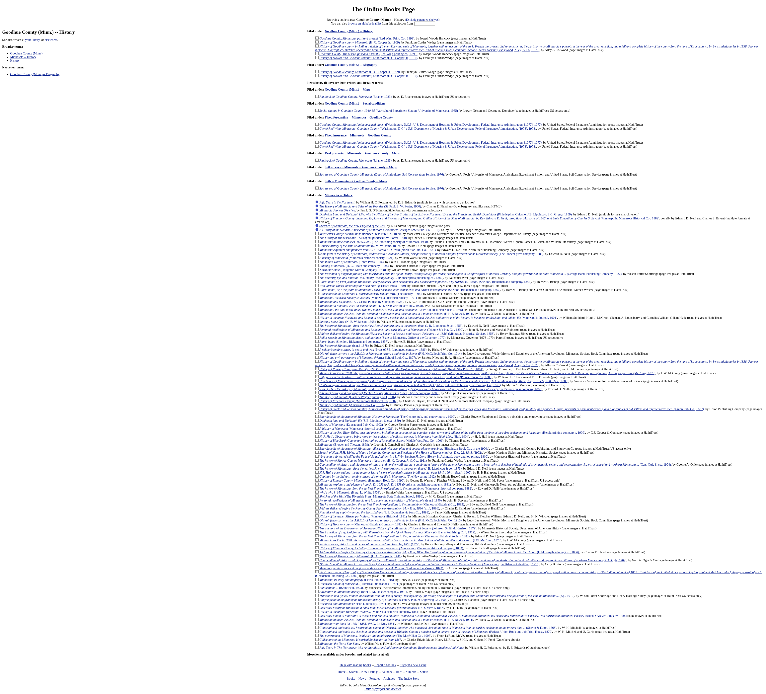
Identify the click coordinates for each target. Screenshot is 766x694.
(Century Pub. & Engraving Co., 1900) (383, 599)
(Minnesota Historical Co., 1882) (358, 401)
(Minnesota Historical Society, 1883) (394, 536)
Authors (387, 671)
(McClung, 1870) (487, 373)
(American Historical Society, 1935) (391, 309)
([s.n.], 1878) (344, 345)
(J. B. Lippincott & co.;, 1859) (360, 420)
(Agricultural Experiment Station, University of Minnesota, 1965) (388, 110)
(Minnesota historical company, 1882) (395, 488)
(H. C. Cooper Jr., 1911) (360, 556)
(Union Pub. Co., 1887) (511, 409)
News (362, 678)
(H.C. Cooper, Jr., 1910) (368, 58)
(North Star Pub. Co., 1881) (377, 250)
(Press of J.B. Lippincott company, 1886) (372, 349)
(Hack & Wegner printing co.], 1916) (357, 397)
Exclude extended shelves (422, 19)
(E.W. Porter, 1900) (363, 238)
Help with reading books (355, 665)
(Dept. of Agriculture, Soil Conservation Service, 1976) (381, 174)
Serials (424, 671)
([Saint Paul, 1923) (341, 587)
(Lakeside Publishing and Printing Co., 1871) (410, 385)
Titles (398, 671)
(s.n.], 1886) (379, 508)
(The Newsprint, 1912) (377, 476)
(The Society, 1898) (370, 293)
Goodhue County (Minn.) (26, 53)
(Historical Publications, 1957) (358, 583)
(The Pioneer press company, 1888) (431, 254)
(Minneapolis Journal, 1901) (438, 317)
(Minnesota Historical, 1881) (363, 516)
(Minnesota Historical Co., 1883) (391, 504)
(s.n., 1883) (443, 381)
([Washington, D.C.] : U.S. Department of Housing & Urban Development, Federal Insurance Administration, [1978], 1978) (427, 128)
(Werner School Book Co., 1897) (367, 357)
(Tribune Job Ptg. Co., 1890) (391, 329)
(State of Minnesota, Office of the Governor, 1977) (382, 337)
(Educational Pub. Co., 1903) (351, 424)
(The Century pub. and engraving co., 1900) (387, 416)
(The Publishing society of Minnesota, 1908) (373, 242)
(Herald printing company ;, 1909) (452, 432)
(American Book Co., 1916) (352, 405)
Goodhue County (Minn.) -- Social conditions (355, 103)
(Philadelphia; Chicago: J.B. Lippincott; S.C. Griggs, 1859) (445, 214)
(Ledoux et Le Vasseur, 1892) (381, 568)
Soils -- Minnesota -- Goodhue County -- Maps (356, 181)
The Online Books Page (383, 9)
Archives (389, 678)
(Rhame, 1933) (355, 96)
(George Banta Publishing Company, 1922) (470, 273)
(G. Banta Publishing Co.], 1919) (397, 532)
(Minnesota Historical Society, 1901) (368, 297)
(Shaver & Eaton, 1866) (437, 627)
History (15, 60)
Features (374, 678)
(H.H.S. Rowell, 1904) (396, 313)
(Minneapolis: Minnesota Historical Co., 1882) (489, 218)
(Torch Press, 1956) (351, 262)
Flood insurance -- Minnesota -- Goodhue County (358, 135)
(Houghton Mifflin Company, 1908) (352, 269)
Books (351, 678)
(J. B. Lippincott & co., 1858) (390, 325)
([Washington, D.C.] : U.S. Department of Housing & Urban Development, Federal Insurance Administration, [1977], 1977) (430, 124)
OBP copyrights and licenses (382, 689)
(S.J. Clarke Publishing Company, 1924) (361, 301)
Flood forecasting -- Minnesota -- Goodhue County (359, 117)
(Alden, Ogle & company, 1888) (379, 393)
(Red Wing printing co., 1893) (368, 54)
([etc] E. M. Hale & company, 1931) (363, 591)
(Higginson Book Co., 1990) (361, 480)
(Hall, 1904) (394, 436)
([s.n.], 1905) (395, 472)
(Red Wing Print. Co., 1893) (366, 38)
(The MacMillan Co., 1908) (375, 635)
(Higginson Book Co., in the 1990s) (404, 448)
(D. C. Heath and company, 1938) (354, 266)
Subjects (411, 671)
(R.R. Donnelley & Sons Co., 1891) (374, 512)
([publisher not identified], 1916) (429, 564)
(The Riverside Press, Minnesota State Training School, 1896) (371, 496)
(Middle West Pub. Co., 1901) (381, 440)
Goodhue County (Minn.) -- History (349, 31)
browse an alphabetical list (364, 23)
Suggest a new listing (413, 665)
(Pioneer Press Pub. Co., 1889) (360, 234)
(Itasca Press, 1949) (362, 285)
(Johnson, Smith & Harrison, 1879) (397, 528)
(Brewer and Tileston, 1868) (344, 444)
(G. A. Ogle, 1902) (472, 560)
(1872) (369, 544)
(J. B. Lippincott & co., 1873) (390, 468)
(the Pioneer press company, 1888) (430, 389)
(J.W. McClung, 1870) (410, 540)
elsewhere (51, 39)
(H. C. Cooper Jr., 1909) (359, 42)
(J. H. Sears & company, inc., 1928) (371, 305)
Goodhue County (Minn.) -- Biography (34, 74)
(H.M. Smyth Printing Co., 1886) (449, 552)
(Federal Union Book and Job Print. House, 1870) (435, 631)
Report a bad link (385, 665)
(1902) (400, 452)
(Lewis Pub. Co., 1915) (356, 579)
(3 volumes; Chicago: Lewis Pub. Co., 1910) (379, 230)
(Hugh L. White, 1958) (349, 492)
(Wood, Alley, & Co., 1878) (536, 48)
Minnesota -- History (23, 57)
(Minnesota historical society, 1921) (356, 258)
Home (341, 671)
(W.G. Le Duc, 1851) (357, 623)
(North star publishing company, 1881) (385, 484)
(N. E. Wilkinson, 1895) (347, 321)
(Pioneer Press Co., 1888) (405, 377)
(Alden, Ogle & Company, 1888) (473, 615)
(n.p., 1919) (446, 595)
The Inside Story (408, 678)
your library (32, 39)
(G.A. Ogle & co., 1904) (495, 464)
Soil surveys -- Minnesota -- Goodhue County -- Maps (361, 167)
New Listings (369, 671)
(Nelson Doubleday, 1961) (352, 603)
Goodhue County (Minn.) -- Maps (347, 89)
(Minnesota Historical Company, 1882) (361, 524)
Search (353, 671)
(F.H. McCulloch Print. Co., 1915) (390, 520)
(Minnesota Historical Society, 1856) (406, 333)
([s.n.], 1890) (380, 500)
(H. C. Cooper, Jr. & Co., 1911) (373, 460)
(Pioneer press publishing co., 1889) (381, 277)
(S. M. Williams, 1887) (359, 246)
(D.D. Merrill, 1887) (381, 607)
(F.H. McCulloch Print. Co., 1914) (390, 353)
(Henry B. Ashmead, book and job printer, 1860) (403, 456)
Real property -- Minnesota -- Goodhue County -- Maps (362, 153)
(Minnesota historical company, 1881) (369, 611)
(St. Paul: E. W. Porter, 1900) (370, 206)
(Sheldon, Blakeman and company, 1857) (425, 281)
